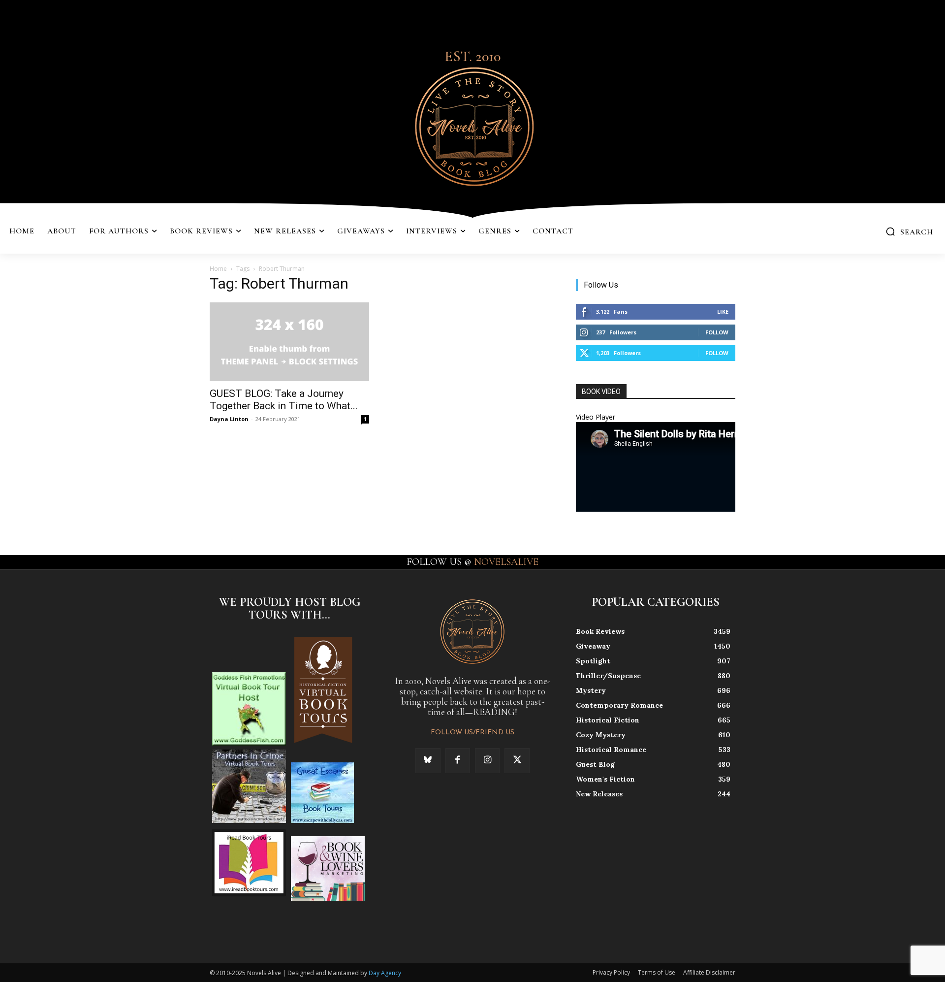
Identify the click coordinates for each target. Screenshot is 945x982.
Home (218, 268)
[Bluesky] (427, 760)
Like (722, 311)
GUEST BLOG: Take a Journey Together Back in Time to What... (284, 400)
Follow (716, 332)
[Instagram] (487, 760)
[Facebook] (457, 760)
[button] (909, 231)
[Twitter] (516, 760)
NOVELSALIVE (506, 562)
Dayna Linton (229, 419)
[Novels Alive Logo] (472, 125)
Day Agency (385, 973)
